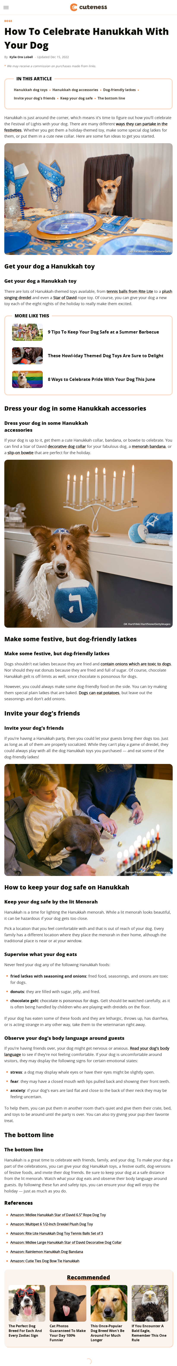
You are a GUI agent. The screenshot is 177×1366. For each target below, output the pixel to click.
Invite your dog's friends (34, 98)
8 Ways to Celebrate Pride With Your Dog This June (101, 379)
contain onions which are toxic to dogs (136, 663)
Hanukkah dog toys (30, 89)
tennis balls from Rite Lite (130, 291)
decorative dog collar (67, 446)
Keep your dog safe (76, 98)
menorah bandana (149, 446)
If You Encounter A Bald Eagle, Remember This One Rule (149, 1333)
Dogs (8, 21)
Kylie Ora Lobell (21, 57)
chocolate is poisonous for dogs (69, 1000)
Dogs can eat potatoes (99, 692)
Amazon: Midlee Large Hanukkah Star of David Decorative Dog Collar (66, 1242)
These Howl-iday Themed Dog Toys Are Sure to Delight (105, 356)
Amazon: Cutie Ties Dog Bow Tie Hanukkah (44, 1261)
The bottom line (111, 98)
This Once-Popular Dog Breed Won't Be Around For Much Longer (107, 1333)
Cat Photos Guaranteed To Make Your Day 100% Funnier (68, 1333)
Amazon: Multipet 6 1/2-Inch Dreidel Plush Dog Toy (51, 1224)
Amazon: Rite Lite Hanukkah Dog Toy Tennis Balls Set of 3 (56, 1233)
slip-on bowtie (20, 452)
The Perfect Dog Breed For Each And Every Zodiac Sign (25, 1331)
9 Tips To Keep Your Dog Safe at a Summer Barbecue (103, 332)
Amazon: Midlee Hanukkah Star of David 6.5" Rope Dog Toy (58, 1214)
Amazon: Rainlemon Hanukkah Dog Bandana (46, 1251)
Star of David (65, 297)
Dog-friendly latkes (119, 89)
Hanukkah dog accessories (75, 89)
